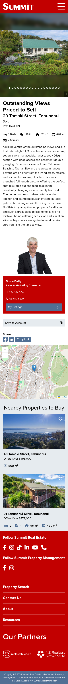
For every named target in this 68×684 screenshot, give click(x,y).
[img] (17, 654)
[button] (34, 368)
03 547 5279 (16, 298)
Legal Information (48, 680)
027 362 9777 (16, 292)
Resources (11, 620)
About (8, 609)
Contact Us (12, 598)
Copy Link (23, 339)
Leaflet (63, 397)
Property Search (16, 587)
